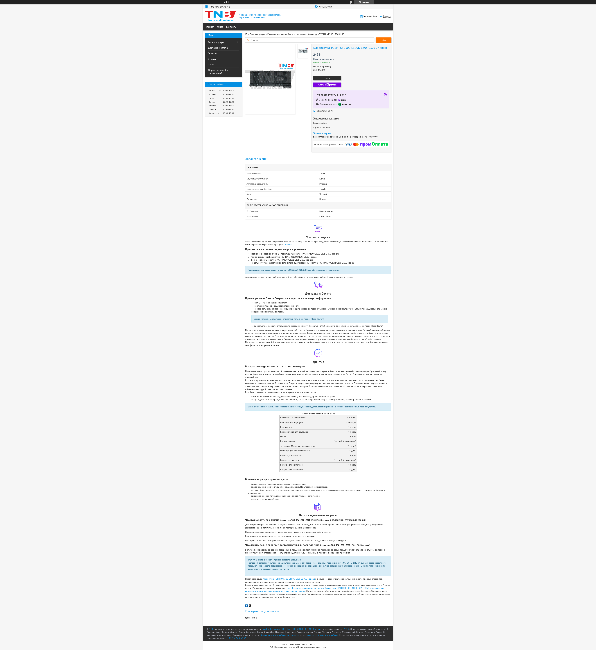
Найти (383, 40)
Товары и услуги (216, 42)
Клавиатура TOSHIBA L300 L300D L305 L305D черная (289, 578)
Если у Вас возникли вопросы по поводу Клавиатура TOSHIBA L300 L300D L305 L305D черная (331, 588)
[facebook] (246, 606)
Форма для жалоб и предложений (218, 72)
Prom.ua (311, 644)
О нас (220, 27)
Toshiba (265, 629)
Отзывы (212, 58)
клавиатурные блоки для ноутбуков (322, 635)
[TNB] (220, 16)
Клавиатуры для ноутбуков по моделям (286, 34)
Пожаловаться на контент (285, 647)
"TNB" (211, 629)
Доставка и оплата (218, 47)
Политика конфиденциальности (312, 647)
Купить (327, 78)
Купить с (322, 84)
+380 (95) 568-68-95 (236, 638)
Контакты (231, 27)
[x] (250, 606)
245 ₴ (346, 629)
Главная (210, 27)
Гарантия (212, 53)
